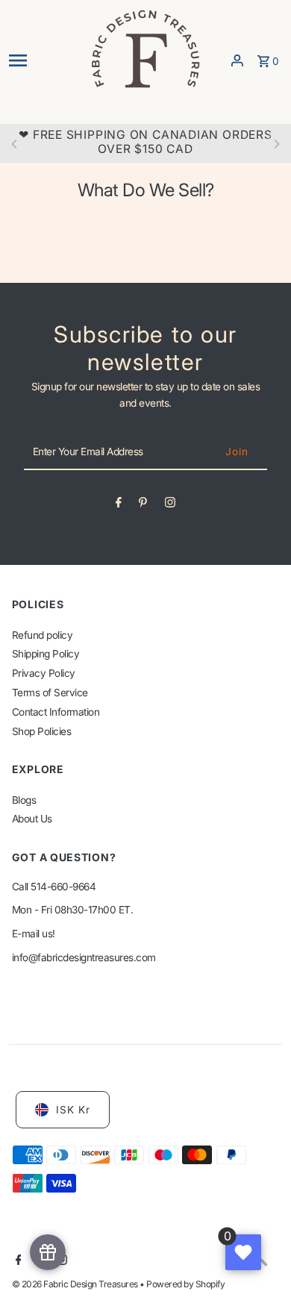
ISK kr (73, 1110)
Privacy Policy (43, 673)
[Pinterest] (143, 505)
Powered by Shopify (185, 1284)
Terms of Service (50, 693)
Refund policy (42, 635)
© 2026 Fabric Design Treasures (76, 1284)
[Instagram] (170, 505)
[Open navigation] (44, 60)
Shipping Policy (46, 654)
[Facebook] (119, 505)
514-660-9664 (63, 887)
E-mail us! (33, 934)
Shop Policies (42, 731)
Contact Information (56, 712)
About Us (32, 819)
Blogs (24, 800)
